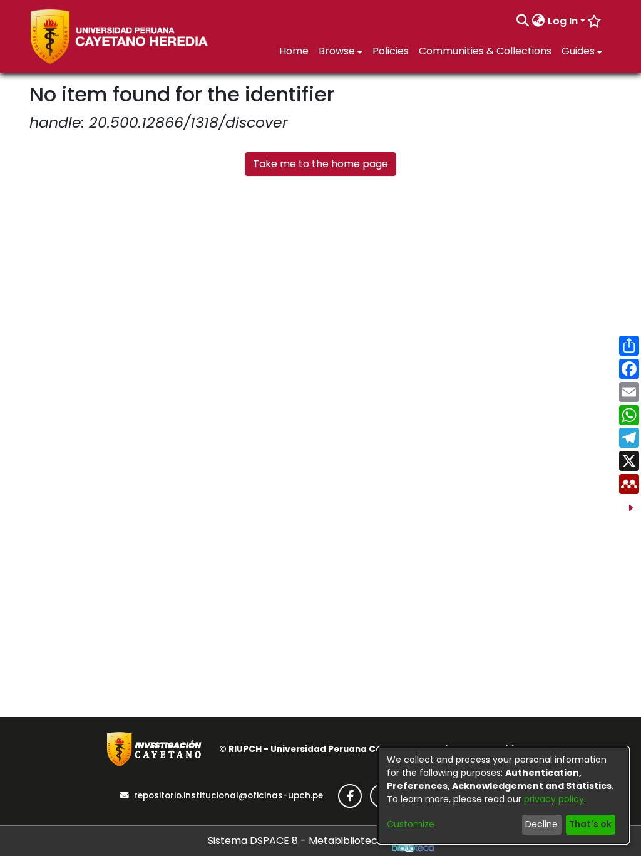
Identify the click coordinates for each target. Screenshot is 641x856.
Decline (541, 824)
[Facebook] (350, 796)
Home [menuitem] (294, 51)
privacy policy (554, 799)
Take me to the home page (320, 164)
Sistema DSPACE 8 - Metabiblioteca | (300, 840)
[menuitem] (538, 21)
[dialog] (503, 795)
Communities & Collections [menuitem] (485, 51)
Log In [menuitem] (563, 21)
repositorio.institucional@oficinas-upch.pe (228, 796)
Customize (410, 824)
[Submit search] (523, 21)
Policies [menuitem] (390, 51)
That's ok (590, 824)
